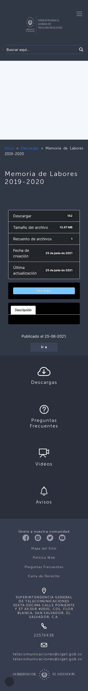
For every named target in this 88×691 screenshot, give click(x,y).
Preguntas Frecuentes (44, 567)
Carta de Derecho (44, 576)
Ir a (44, 347)
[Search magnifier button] (81, 49)
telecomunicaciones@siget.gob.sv (47, 654)
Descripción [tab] (23, 310)
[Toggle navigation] (79, 13)
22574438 (44, 635)
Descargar (44, 291)
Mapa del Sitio (44, 548)
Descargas (29, 148)
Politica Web (44, 558)
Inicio (9, 148)
